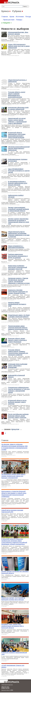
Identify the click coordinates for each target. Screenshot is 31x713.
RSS (12, 690)
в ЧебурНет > (6, 23)
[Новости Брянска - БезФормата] (10, 2)
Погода (28, 16)
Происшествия (8, 20)
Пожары (19, 20)
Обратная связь (5, 686)
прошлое (15, 429)
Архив (12, 16)
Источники (20, 16)
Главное (4, 16)
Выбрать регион (5, 688)
